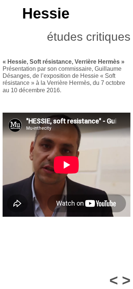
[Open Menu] (6, 13)
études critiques (88, 36)
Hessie (45, 13)
